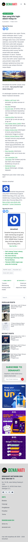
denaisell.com (6, 527)
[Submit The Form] (22, 379)
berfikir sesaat (7, 269)
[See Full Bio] (18, 246)
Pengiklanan (5, 507)
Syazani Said (9, 109)
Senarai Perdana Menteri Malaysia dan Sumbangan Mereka (17, 316)
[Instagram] (9, 492)
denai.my (5, 524)
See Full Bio (13, 246)
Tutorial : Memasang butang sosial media (6, 285)
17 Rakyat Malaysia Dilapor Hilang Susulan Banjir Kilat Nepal (18, 325)
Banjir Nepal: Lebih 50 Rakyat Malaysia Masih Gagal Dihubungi (18, 307)
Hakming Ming (9, 117)
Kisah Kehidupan (8, 13)
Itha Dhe (7, 106)
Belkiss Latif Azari (10, 100)
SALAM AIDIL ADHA (11, 253)
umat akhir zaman (8, 273)
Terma (4, 514)
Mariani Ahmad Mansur (12, 136)
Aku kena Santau (10, 255)
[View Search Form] (24, 4)
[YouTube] (12, 492)
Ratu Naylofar (9, 151)
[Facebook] (4, 28)
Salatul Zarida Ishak (11, 130)
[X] (6, 492)
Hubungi (4, 504)
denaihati (6, 21)
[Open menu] (21, 4)
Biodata (4, 500)
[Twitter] (7, 28)
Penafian (4, 511)
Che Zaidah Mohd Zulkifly (13, 123)
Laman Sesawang (15, 204)
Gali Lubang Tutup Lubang (13, 251)
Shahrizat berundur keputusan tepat (21, 284)
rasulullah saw (17, 269)
